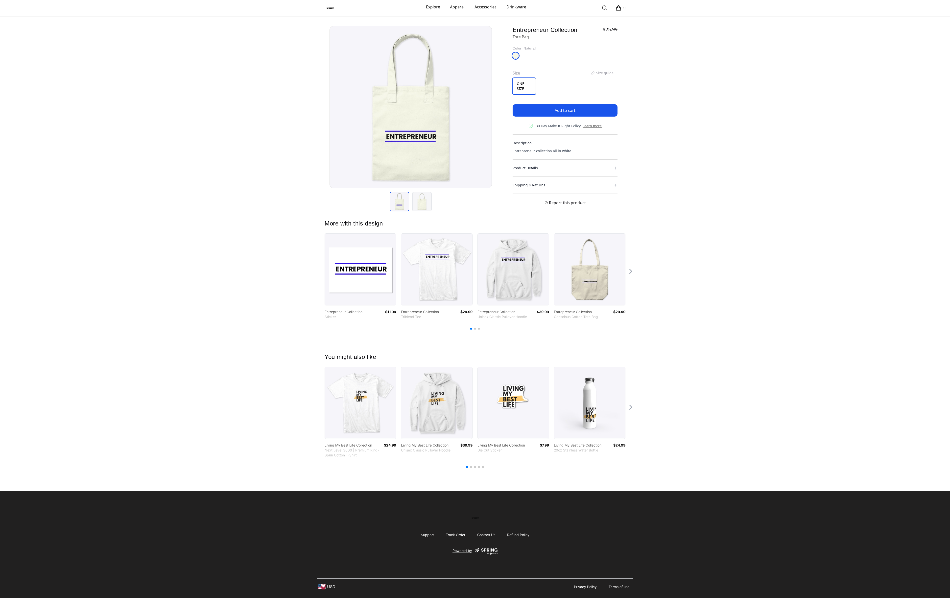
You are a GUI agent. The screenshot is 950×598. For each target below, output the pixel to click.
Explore (433, 7)
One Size (520, 86)
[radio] (524, 86)
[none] (602, 73)
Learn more (592, 126)
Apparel (457, 7)
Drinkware (516, 7)
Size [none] (516, 73)
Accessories (486, 7)
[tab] (399, 201)
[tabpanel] (411, 107)
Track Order (455, 535)
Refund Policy (518, 535)
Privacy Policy (585, 587)
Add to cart (565, 110)
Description (522, 143)
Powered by (462, 550)
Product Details (525, 168)
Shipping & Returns (529, 185)
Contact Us (486, 535)
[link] (360, 269)
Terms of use (619, 587)
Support (427, 535)
